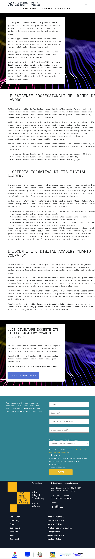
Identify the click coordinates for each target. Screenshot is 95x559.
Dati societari (56, 516)
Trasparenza (54, 531)
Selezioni (15, 527)
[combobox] (69, 443)
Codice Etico (54, 539)
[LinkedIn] (61, 507)
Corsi (13, 524)
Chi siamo (15, 516)
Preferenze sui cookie (60, 527)
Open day (14, 520)
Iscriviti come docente (23, 375)
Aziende (14, 531)
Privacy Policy (56, 520)
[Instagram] (56, 507)
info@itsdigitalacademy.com (64, 483)
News (12, 535)
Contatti (14, 539)
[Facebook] (52, 507)
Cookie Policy (55, 524)
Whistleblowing (56, 535)
